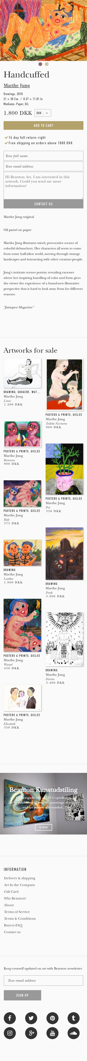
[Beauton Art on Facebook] (10, 1017)
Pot (48, 507)
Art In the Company (19, 885)
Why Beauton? (15, 898)
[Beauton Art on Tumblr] (74, 1017)
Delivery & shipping (19, 878)
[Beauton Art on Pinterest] (52, 1017)
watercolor (40, 392)
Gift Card (11, 892)
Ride (6, 520)
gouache (24, 392)
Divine (50, 679)
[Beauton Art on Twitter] (31, 1017)
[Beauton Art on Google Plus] (31, 1032)
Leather (8, 579)
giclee (77, 415)
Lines (7, 401)
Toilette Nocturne (56, 423)
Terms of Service (17, 912)
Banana (9, 460)
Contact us (12, 932)
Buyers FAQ (13, 925)
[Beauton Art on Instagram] (10, 1032)
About (9, 905)
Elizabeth (9, 724)
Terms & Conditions (20, 919)
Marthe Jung (17, 85)
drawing (10, 392)
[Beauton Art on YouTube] (52, 1032)
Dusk (49, 593)
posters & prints (58, 415)
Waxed (8, 664)
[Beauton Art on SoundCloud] (74, 1032)
